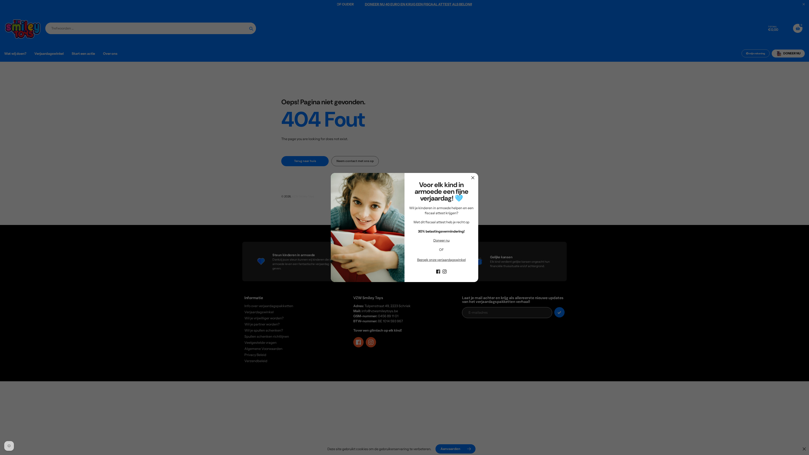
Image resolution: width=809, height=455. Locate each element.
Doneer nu (441, 240)
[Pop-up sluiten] (472, 177)
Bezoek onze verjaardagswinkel (441, 260)
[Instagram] (444, 271)
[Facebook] (438, 271)
